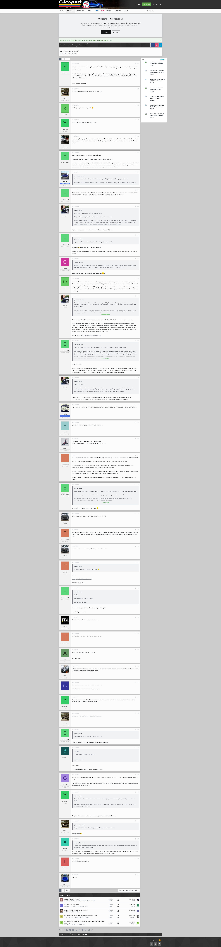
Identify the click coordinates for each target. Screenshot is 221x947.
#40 (138, 874)
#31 (138, 697)
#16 (138, 404)
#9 (138, 206)
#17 (138, 422)
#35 (138, 774)
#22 (138, 530)
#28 (138, 649)
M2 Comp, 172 (65, 417)
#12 (138, 278)
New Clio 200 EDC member (72, 899)
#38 (138, 839)
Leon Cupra (65, 557)
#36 (138, 792)
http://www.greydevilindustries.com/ (91, 335)
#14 (138, 340)
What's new (80, 11)
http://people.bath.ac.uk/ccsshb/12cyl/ (82, 579)
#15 (138, 377)
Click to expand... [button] (106, 314)
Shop (126, 11)
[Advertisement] (151, 149)
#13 (138, 296)
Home (61, 11)
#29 (138, 666)
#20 (138, 484)
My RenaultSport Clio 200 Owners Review (75, 910)
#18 (138, 438)
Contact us (133, 940)
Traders (118, 11)
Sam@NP (133, 906)
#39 (138, 858)
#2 (138, 89)
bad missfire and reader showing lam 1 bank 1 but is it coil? (80, 916)
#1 (138, 63)
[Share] (136, 63)
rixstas (65, 917)
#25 (138, 588)
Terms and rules (142, 940)
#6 (138, 152)
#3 (138, 105)
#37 (138, 821)
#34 (138, 747)
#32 (138, 713)
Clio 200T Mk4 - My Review (71, 904)
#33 (138, 729)
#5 (138, 136)
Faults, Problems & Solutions (82, 917)
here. (111, 40)
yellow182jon (64, 54)
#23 (138, 546)
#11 (138, 258)
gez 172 (66, 912)
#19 (138, 455)
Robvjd (66, 900)
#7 (138, 172)
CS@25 (97, 11)
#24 (138, 562)
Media (89, 11)
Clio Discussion (80, 906)
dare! (134, 911)
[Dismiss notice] (160, 40)
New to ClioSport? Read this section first (85, 900)
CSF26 (102, 11)
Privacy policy (150, 940)
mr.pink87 (132, 917)
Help (156, 940)
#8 (138, 190)
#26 (138, 617)
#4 (138, 120)
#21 (138, 513)
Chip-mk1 (66, 924)
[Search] (160, 4)
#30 (138, 682)
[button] (157, 4)
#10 (138, 235)
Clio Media (79, 924)
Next (67, 59)
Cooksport (66, 906)
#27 (138, 633)
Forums (69, 11)
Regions (108, 11)
